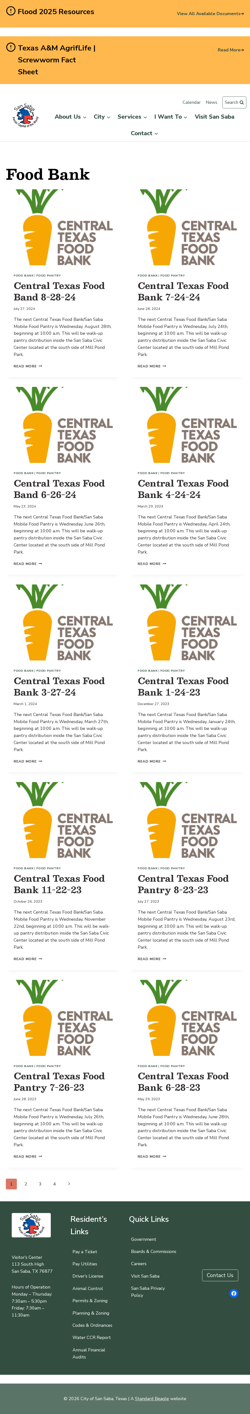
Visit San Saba (214, 117)
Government (143, 1239)
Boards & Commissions (153, 1251)
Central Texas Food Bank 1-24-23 (183, 686)
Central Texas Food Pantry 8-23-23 (183, 884)
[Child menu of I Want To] (171, 117)
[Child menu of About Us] (70, 117)
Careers (138, 1264)
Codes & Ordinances (92, 1325)
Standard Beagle (152, 1399)
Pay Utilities (85, 1264)
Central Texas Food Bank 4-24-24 (183, 489)
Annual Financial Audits (89, 1353)
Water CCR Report (92, 1337)
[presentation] (63, 227)
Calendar (192, 102)
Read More (28, 366)
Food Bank (24, 275)
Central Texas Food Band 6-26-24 (59, 489)
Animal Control (88, 1288)
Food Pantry (48, 275)
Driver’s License (88, 1276)
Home (11, 156)
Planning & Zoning (91, 1313)
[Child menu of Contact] (144, 133)
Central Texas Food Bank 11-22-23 (59, 884)
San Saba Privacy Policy (148, 1291)
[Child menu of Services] (132, 117)
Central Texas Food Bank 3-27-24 (59, 686)
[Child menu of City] (102, 117)
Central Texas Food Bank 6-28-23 (183, 1081)
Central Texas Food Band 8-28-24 (59, 291)
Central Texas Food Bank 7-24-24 (183, 291)
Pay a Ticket (85, 1252)
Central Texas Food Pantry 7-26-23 (59, 1081)
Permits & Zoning (90, 1301)
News (211, 102)
